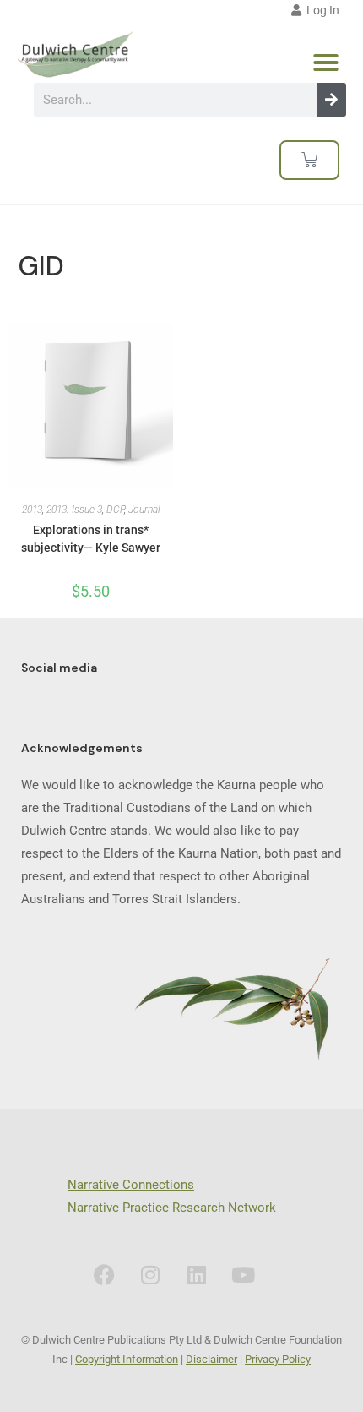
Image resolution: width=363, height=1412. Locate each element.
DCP (115, 509)
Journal (144, 509)
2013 (32, 509)
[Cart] (309, 160)
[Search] (331, 100)
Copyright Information (126, 1359)
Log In (320, 10)
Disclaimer (211, 1359)
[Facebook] (104, 1275)
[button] (326, 62)
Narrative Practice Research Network (172, 1207)
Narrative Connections (131, 1184)
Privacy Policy (278, 1359)
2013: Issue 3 (74, 509)
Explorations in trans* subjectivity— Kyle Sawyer (90, 538)
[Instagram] (150, 1275)
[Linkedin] (197, 1275)
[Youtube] (243, 1275)
